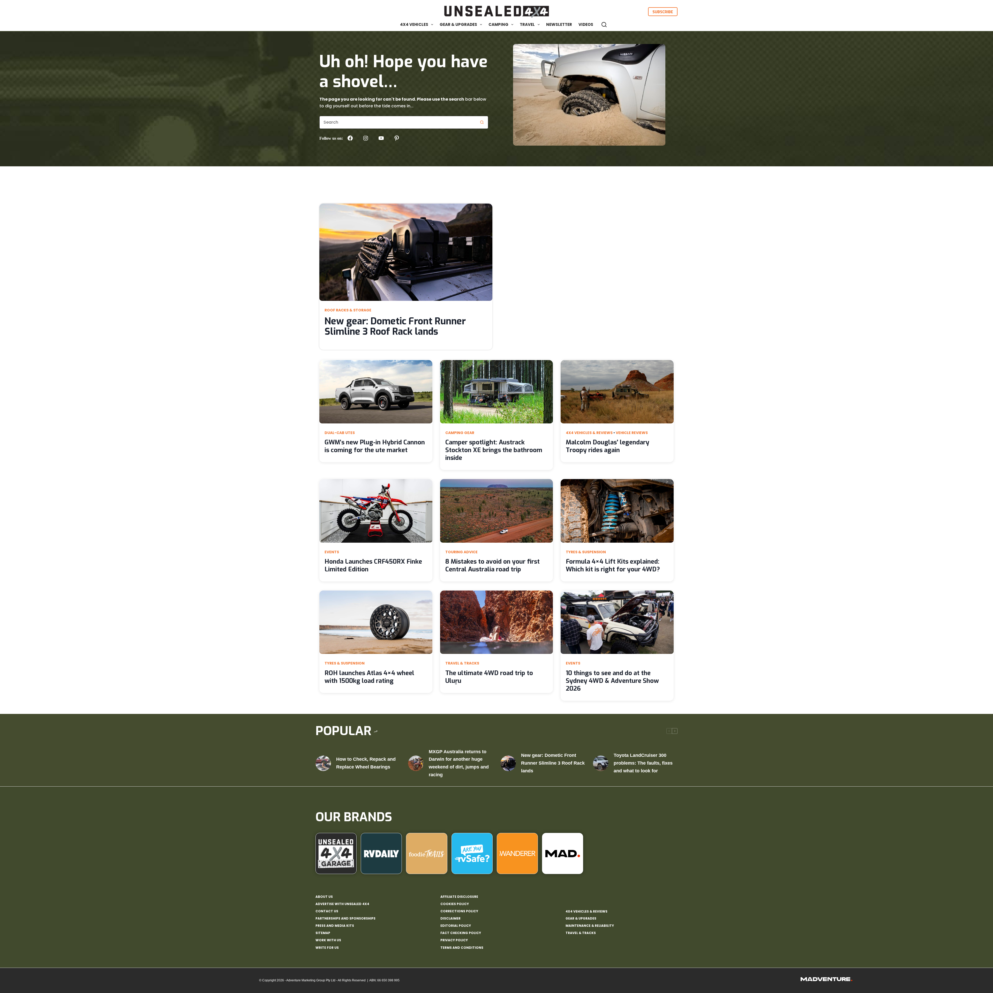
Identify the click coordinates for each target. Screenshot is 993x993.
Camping (498, 24)
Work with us (328, 940)
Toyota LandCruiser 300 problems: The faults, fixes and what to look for (643, 763)
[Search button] (482, 122)
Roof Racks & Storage (348, 310)
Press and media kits (334, 926)
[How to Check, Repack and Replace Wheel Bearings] (323, 763)
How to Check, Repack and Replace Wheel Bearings (366, 763)
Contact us (326, 911)
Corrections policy (459, 911)
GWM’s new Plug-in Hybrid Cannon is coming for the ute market (375, 446)
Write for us (327, 948)
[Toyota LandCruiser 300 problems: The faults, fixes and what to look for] (600, 763)
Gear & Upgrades (458, 24)
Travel (527, 24)
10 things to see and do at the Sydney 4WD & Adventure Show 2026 (612, 680)
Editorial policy (455, 926)
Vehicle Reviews (632, 432)
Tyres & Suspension (586, 552)
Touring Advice (461, 552)
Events (332, 552)
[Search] (604, 24)
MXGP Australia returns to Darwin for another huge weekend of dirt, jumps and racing (459, 763)
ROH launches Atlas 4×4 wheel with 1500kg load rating (369, 677)
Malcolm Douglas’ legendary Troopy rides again (607, 446)
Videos (585, 24)
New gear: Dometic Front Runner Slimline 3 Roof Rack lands (395, 326)
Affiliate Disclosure (459, 897)
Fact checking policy (460, 933)
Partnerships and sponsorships (345, 918)
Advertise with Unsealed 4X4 (342, 904)
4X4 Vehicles (414, 24)
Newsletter (559, 24)
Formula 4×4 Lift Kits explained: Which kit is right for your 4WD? (613, 565)
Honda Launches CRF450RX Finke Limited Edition (373, 565)
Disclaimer (450, 918)
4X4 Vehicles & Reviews (589, 432)
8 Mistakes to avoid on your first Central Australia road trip (492, 565)
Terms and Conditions (461, 948)
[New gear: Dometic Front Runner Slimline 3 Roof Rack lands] (508, 763)
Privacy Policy (454, 940)
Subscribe (662, 12)
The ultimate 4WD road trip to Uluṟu (489, 677)
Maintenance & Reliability (590, 925)
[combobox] (398, 122)
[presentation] (405, 252)
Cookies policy (454, 904)
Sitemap (322, 933)
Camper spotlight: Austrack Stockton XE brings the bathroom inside (493, 450)
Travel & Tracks (462, 663)
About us (324, 897)
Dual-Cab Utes (340, 432)
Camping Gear (459, 432)
